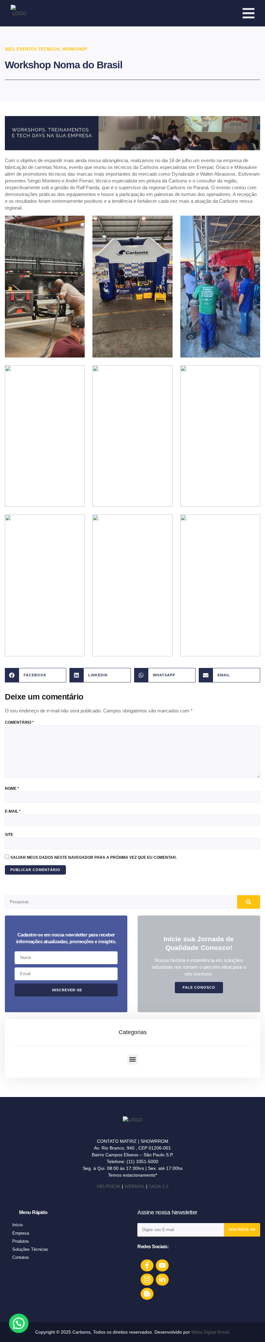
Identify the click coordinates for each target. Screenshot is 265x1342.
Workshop (74, 49)
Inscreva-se (242, 1229)
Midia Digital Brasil (210, 1332)
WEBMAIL (134, 1186)
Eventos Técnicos (38, 49)
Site (9, 834)
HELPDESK (109, 1186)
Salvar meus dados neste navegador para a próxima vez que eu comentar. (93, 857)
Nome (12, 788)
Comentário (19, 722)
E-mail (13, 811)
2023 (9, 49)
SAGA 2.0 (158, 1186)
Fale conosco (199, 987)
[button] (35, 675)
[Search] (248, 902)
